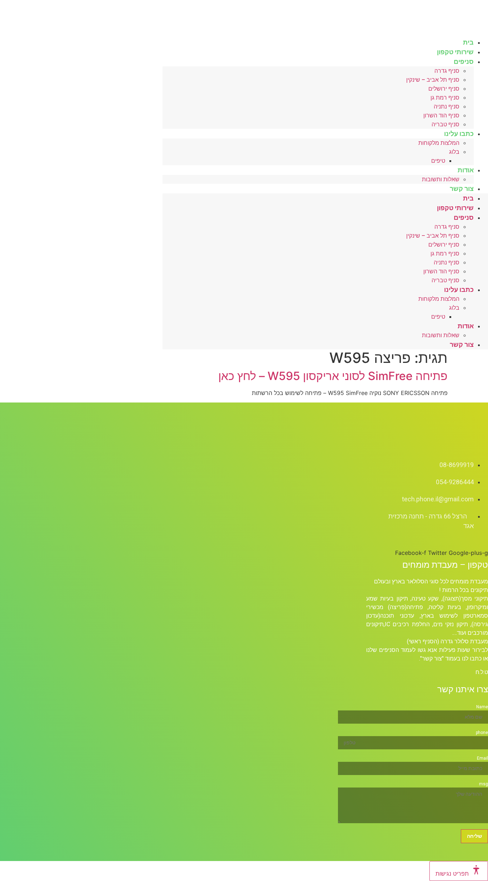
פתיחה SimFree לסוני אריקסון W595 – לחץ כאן (333, 376)
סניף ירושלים (443, 88)
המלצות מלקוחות (438, 143)
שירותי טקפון (455, 208)
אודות (466, 170)
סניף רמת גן (444, 97)
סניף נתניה (446, 106)
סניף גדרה (446, 70)
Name (482, 707)
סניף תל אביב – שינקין (432, 79)
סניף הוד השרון (441, 115)
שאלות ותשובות (440, 179)
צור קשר (462, 188)
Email (482, 758)
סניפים (464, 61)
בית (468, 198)
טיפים (438, 160)
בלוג (454, 151)
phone (482, 732)
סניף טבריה (445, 280)
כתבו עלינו (459, 133)
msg (483, 784)
